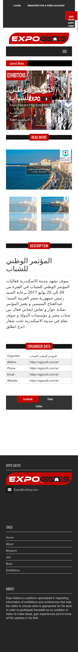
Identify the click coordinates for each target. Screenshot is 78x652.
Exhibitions (13, 570)
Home (10, 537)
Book (9, 564)
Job (8, 557)
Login (17, 5)
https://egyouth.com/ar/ (44, 380)
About (9, 544)
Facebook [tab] (28, 399)
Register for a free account (46, 5)
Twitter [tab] (39, 406)
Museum (11, 550)
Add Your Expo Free (71, 21)
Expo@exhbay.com (26, 490)
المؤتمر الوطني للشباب (32, 92)
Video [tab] (50, 399)
